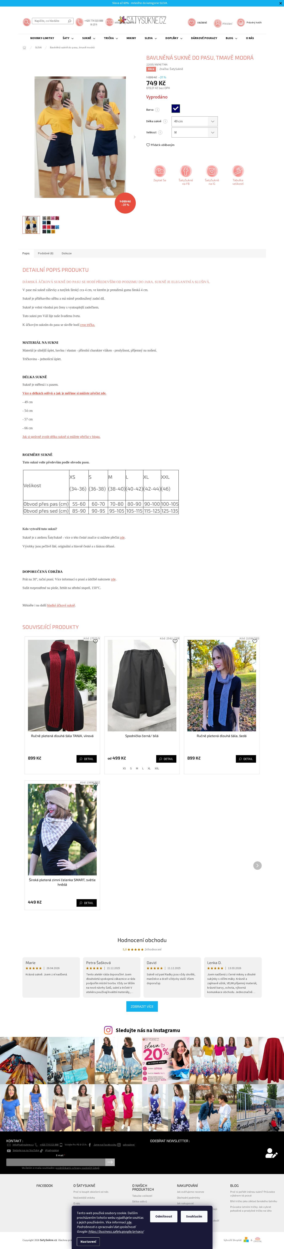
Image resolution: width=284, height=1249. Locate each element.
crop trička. (87, 325)
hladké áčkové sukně (61, 605)
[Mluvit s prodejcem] (159, 176)
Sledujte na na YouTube (26, 1150)
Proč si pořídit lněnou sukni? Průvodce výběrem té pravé (252, 1193)
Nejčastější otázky (84, 1197)
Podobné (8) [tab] (45, 253)
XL (149, 768)
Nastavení (88, 1241)
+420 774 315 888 (49, 1145)
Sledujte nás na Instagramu (148, 1030)
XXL (157, 768)
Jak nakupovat (185, 1203)
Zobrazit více (142, 1006)
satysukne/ (129, 1145)
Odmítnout (163, 1216)
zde (129, 1222)
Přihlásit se (110, 1162)
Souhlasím (194, 1216)
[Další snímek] (135, 137)
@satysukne (52, 1150)
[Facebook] (185, 176)
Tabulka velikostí (142, 1195)
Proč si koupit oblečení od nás (90, 1191)
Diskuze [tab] (67, 253)
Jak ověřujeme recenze (190, 1191)
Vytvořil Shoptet (233, 1240)
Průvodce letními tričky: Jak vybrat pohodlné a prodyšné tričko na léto (251, 1208)
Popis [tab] (26, 253)
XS (124, 768)
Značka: (171, 69)
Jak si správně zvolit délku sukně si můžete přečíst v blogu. (61, 436)
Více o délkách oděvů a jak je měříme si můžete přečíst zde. (64, 393)
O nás (76, 1203)
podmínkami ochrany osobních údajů (77, 1168)
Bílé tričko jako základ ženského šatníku (253, 1201)
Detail (88, 759)
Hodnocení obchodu (142, 940)
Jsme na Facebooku (105, 1145)
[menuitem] (42, 38)
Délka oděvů (139, 1201)
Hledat (69, 21)
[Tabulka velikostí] (238, 176)
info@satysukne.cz (23, 1145)
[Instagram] (211, 176)
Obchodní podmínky (188, 1197)
